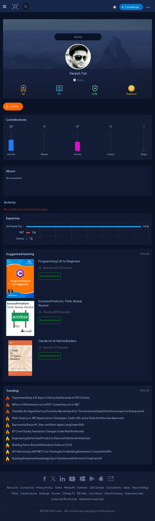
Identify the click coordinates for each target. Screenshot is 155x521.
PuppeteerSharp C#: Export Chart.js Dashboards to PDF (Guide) (50, 397)
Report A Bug (140, 487)
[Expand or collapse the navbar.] (5, 6)
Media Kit (69, 487)
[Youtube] (72, 479)
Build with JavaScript (91, 499)
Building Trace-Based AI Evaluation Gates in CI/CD (42, 444)
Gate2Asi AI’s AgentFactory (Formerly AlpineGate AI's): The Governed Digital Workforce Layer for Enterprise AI (78, 411)
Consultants (113, 487)
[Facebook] (44, 479)
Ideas (126, 487)
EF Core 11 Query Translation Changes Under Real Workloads (48, 431)
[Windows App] (82, 479)
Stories (55, 493)
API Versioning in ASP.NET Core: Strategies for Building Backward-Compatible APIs (62, 451)
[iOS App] (101, 479)
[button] (148, 7)
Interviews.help (134, 493)
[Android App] (91, 479)
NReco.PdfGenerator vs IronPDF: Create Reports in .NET (45, 404)
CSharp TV (68, 493)
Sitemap (44, 493)
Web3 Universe (114, 493)
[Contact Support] (110, 479)
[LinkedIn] (62, 479)
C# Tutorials (96, 487)
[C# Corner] (15, 6)
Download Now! (49, 276)
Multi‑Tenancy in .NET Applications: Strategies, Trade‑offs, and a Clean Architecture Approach (68, 418)
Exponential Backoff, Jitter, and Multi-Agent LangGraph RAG (48, 424)
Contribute (132, 7)
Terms (58, 487)
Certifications (28, 493)
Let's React (96, 493)
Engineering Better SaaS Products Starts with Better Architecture (51, 438)
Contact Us (27, 487)
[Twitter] (53, 479)
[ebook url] (20, 279)
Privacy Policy (44, 487)
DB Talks (82, 493)
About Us (12, 487)
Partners (82, 487)
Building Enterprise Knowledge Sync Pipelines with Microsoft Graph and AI (57, 458)
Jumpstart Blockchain (64, 499)
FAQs (15, 493)
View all (144, 253)
